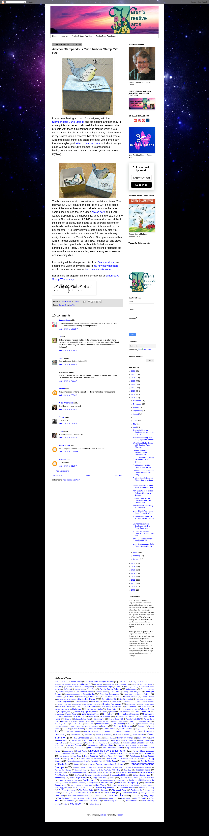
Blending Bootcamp (131, 687)
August (136, 414)
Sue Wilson (100, 785)
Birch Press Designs (105, 687)
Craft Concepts (126, 699)
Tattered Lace (87, 788)
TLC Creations (99, 796)
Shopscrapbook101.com (119, 775)
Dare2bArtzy (91, 709)
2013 (133, 577)
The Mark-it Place (119, 790)
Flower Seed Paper (76, 724)
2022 (133, 384)
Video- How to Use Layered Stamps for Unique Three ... (143, 460)
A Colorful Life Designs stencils (100, 682)
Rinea (109, 767)
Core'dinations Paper (112, 697)
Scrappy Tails (95, 772)
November (137, 404)
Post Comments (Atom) (71, 480)
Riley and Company (96, 767)
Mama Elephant (115, 743)
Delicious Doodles (147, 709)
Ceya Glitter (115, 691)
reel (84, 764)
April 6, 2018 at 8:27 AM (68, 438)
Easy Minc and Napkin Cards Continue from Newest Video (142, 500)
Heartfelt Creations (125, 729)
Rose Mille (118, 767)
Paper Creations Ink (146, 754)
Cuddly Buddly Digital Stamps (111, 706)
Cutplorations (145, 707)
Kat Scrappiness (81, 738)
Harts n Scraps (109, 729)
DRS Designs (78, 717)
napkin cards (68, 751)
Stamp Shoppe (79, 783)
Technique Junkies (127, 788)
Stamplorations (60, 785)
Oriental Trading (116, 753)
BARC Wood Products (73, 687)
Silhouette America (141, 775)
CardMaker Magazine (66, 691)
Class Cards (88, 694)
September (137, 411)
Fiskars (131, 721)
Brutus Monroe (131, 689)
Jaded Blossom (138, 734)
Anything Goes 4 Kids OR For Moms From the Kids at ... (143, 519)
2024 (133, 378)
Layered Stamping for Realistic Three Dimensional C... (141, 452)
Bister (119, 687)
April (135, 427)
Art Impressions (123, 684)
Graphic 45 (66, 729)
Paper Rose (77, 756)
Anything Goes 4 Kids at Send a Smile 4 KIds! (142, 466)
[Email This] (89, 301)
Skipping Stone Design (129, 778)
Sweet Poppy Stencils (62, 788)
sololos (103, 815)
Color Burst (69, 697)
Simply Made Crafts (99, 777)
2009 (133, 590)
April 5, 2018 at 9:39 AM (68, 409)
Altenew (84, 684)
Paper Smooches (91, 756)
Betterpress (88, 687)
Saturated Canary (81, 770)
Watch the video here (88, 143)
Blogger (119, 815)
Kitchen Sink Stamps (125, 738)
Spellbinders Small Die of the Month (112, 780)
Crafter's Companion (63, 702)
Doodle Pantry (108, 714)
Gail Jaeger (62, 726)
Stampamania (93, 782)
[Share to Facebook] (97, 301)
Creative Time (130, 704)
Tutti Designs (63, 798)
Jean (61, 431)
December (137, 401)
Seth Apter (78, 775)
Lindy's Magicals (103, 740)
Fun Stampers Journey (146, 724)
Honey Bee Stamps (71, 731)
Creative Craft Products (92, 704)
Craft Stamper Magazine (144, 699)
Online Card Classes (98, 754)
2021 (133, 388)
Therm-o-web (109, 792)
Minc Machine (145, 745)
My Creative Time (134, 748)
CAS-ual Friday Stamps (84, 691)
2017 (133, 563)
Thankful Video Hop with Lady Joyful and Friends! (143, 439)
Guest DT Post (78, 729)
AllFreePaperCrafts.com (70, 684)
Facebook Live (98, 719)
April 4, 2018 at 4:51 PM (68, 350)
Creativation (77, 704)
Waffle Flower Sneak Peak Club (90, 801)
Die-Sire (113, 712)
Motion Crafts (93, 748)
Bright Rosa (91, 689)
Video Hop (113, 798)
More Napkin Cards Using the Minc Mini (143, 507)
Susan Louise (147, 785)
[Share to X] (94, 301)
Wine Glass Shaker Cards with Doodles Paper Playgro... (143, 445)
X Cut (65, 804)
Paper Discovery (64, 756)
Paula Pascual (135, 756)
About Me (64, 36)
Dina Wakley (59, 714)
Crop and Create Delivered (86, 707)
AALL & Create (123, 682)
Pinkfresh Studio (127, 759)
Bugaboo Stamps (147, 689)
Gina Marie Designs (123, 726)
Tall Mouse (76, 788)
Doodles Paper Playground (128, 714)
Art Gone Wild (109, 684)
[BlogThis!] (92, 301)
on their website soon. (98, 269)
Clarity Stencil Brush (72, 694)
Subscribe (141, 185)
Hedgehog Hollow (141, 729)
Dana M (62, 389)
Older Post (118, 476)
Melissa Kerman (93, 745)
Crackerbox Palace (86, 699)
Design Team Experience (106, 36)
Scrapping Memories (78, 772)
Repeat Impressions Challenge (110, 764)
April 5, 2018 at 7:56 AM (68, 395)
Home (54, 36)
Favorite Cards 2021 (102, 721)
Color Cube (82, 696)
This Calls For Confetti (129, 793)
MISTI (69, 748)
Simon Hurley (60, 778)
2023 (133, 381)
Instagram (117, 734)
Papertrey (121, 756)
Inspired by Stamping (103, 734)
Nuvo (81, 753)
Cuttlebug (76, 709)
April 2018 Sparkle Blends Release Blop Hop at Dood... (143, 493)
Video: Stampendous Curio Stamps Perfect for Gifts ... (143, 546)
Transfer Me (136, 796)
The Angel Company (67, 790)
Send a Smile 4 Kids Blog (125, 772)
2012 (133, 580)
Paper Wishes (107, 756)
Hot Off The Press (91, 731)
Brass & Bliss (79, 689)
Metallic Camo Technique (127, 745)
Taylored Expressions (104, 787)
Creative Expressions (111, 704)
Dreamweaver (148, 714)
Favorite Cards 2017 (133, 719)
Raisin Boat (63, 764)
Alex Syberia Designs (138, 682)
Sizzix (111, 777)
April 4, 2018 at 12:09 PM (68, 329)
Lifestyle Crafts (76, 740)
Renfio (90, 764)
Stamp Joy (67, 782)
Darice (100, 709)
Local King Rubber (129, 740)
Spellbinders (88, 780)
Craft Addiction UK (109, 699)
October (136, 407)
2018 (133, 398)
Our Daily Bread (130, 753)
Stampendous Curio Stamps (68, 121)
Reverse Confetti (79, 767)
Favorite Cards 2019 (68, 721)
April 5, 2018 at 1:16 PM (68, 424)
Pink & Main (111, 759)
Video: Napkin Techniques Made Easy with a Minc (143, 512)
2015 (133, 570)
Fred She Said (118, 724)
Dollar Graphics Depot (90, 714)
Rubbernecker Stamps (63, 770)
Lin (60, 337)
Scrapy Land (107, 772)
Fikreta (61, 417)
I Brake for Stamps (122, 731)
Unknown (62, 459)
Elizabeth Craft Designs (125, 717)
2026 (133, 371)
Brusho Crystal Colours (110, 689)
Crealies (126, 701)
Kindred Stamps (109, 738)
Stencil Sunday (76, 785)
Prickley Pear (110, 761)
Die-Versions (124, 711)
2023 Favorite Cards (61, 682)
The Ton (97, 793)
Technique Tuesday (146, 788)
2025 (133, 374)
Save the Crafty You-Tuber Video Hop (105, 770)
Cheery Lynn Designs (131, 692)
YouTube (72, 305)
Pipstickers (141, 758)
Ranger (76, 764)
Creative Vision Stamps (146, 704)
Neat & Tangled (81, 751)
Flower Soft (89, 724)
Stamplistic (148, 782)
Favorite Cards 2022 (119, 721)
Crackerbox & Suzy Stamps (66, 699)
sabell (61, 358)
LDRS (152, 738)
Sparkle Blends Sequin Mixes (68, 780)
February (137, 556)
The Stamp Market (69, 793)
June (135, 421)
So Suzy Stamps (148, 777)
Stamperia (121, 782)
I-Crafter (138, 731)
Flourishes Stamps (145, 721)
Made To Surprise (145, 740)
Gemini (71, 726)
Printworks (123, 761)
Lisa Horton (116, 740)
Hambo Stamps (94, 729)
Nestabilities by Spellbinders (107, 750)
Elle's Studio (143, 716)
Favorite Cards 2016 (115, 719)
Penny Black (69, 758)
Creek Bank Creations (65, 706)
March (135, 552)
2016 (133, 567)
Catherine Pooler (101, 691)
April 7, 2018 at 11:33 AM (68, 452)
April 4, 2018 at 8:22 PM (68, 364)
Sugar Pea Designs (119, 785)
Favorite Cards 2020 (86, 721)
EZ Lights (68, 719)
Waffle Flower (69, 801)
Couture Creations (148, 696)
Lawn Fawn (141, 738)
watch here (98, 212)
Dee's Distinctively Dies (129, 709)
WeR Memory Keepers (112, 801)
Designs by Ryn (64, 712)
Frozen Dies (132, 724)
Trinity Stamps (148, 796)
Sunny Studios (134, 785)
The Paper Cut (136, 790)
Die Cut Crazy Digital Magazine (85, 712)
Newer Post (57, 476)
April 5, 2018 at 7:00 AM (68, 381)
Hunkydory (106, 731)
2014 (133, 573)
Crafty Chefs (116, 701)
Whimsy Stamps (132, 801)
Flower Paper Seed (61, 724)
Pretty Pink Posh (97, 761)
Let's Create (62, 740)
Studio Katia (88, 785)
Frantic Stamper (102, 724)
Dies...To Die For (142, 711)
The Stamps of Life (84, 793)
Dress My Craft (64, 716)
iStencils (127, 734)
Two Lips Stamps (79, 798)
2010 (133, 587)
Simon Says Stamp (78, 777)
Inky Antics (88, 734)
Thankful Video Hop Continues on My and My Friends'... (143, 432)
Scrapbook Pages (143, 770)
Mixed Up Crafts (80, 748)
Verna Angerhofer (66, 403)
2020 (133, 391)
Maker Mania (103, 743)
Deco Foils (111, 709)
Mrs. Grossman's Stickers (113, 748)
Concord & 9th (94, 697)
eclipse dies (92, 716)
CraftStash (105, 701)
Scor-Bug (127, 770)
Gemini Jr (80, 726)
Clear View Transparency (110, 694)
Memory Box (107, 745)
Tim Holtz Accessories (78, 796)
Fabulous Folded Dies (82, 719)
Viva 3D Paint (139, 798)
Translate (147, 350)
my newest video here (106, 265)
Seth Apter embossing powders (96, 775)
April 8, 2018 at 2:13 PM (68, 466)
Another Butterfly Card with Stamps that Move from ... (143, 480)
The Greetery (103, 790)
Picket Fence (85, 758)
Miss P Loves (59, 748)
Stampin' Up (133, 782)
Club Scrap (58, 696)
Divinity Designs (71, 714)
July (135, 417)
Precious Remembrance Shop (77, 761)
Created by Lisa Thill (63, 704)
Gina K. (104, 726)
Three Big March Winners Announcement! (143, 540)
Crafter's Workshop (81, 701)
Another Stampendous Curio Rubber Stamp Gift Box (143, 533)
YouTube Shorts (94, 804)
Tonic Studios (115, 795)
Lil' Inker (88, 740)
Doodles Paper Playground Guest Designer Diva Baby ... (143, 473)
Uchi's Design (92, 798)
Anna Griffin (98, 684)
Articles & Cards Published (82, 36)
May (135, 424)
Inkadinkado (75, 735)
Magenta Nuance (61, 743)
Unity (104, 798)
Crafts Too (95, 701)
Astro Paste (148, 684)
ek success (105, 716)
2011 (133, 583)
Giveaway (141, 726)
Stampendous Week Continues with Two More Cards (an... (141, 526)
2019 (133, 394)
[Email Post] (84, 301)
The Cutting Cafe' (86, 790)
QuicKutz (134, 761)
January (136, 559)
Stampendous (106, 262)
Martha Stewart (75, 745)
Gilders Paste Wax (91, 726)
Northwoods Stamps (69, 753)
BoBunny (67, 689)
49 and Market (76, 682)
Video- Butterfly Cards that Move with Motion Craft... (143, 486)
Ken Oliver (98, 738)
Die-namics (103, 712)
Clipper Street (128, 694)
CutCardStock (130, 707)
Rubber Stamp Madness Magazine (138, 767)
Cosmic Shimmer (130, 697)
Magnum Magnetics (76, 743)
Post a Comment (62, 471)
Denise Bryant (64, 445)
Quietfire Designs (147, 761)
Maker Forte (90, 743)
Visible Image (125, 798)
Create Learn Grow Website (145, 701)
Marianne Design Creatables (134, 743)
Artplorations (137, 684)
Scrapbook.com (60, 772)
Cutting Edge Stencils (62, 709)
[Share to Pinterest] (100, 301)
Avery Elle (58, 687)
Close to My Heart (143, 694)
